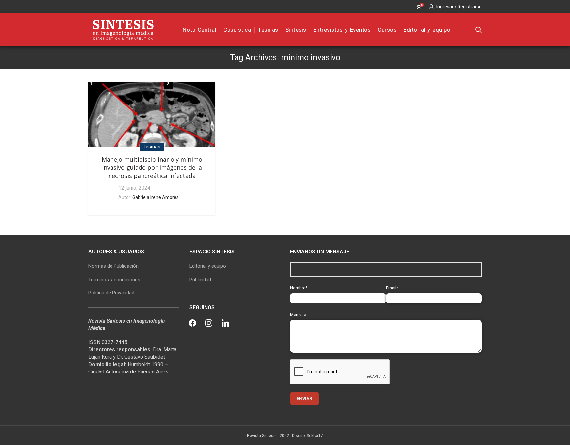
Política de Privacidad (111, 293)
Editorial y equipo (207, 266)
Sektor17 (315, 435)
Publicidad (200, 279)
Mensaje (298, 314)
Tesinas (151, 147)
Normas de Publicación (113, 266)
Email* (392, 287)
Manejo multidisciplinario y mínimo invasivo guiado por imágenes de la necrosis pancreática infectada (152, 167)
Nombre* (298, 287)
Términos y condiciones (114, 279)
